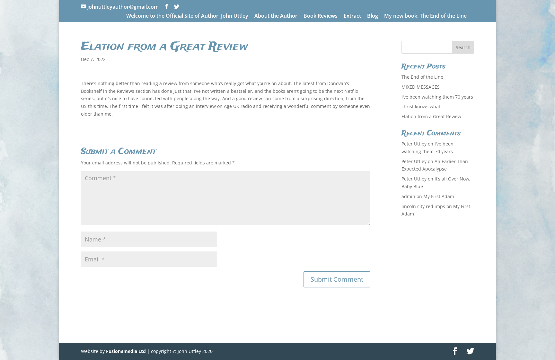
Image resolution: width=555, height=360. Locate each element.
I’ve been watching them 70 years (437, 97)
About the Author (275, 16)
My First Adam (438, 196)
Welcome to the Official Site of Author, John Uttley (187, 16)
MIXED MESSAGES (420, 87)
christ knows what (420, 106)
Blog (372, 16)
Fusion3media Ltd (126, 351)
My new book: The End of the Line (425, 16)
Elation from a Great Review (431, 116)
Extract (352, 16)
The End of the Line (422, 77)
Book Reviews (321, 16)
